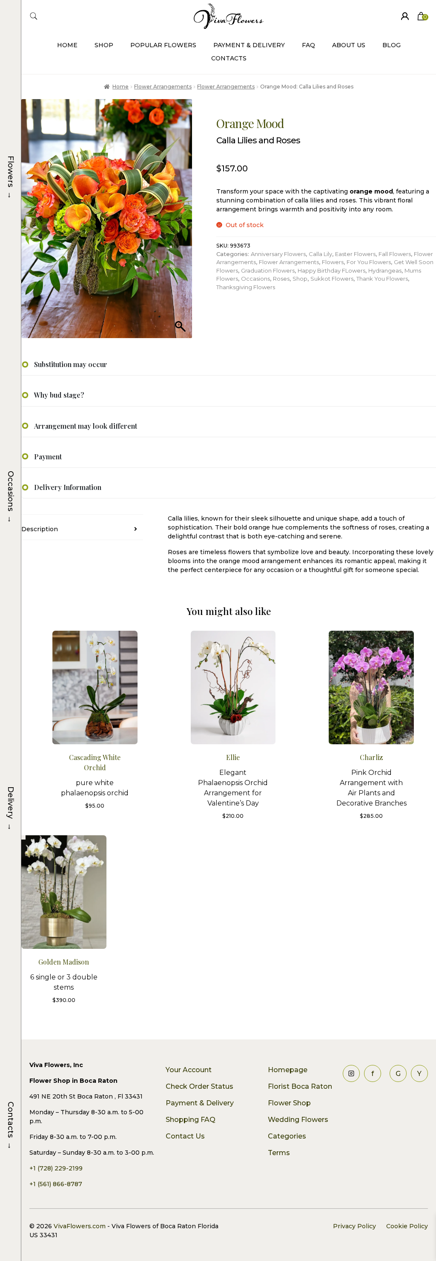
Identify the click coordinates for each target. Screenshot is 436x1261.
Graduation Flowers (268, 270)
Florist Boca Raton (300, 1086)
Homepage (287, 1070)
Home (67, 45)
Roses (281, 278)
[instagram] (351, 1073)
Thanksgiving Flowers (245, 287)
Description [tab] (39, 529)
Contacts (229, 58)
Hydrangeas (385, 270)
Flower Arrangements (163, 86)
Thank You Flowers (382, 278)
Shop (104, 45)
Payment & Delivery (249, 45)
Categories (287, 1136)
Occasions (255, 278)
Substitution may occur (70, 364)
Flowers (333, 262)
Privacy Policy (354, 1226)
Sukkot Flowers (331, 278)
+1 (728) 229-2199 (56, 1168)
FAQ (308, 45)
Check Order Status (199, 1086)
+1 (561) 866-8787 (55, 1184)
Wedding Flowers (298, 1120)
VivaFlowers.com (79, 1226)
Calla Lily (320, 253)
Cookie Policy (407, 1226)
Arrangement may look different (85, 425)
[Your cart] (421, 16)
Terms (279, 1153)
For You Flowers (369, 262)
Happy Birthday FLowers (331, 270)
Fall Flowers (395, 253)
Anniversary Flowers (278, 253)
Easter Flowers (355, 253)
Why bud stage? (59, 394)
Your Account (189, 1070)
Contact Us (185, 1136)
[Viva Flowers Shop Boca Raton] (405, 16)
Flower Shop (289, 1103)
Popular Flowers (163, 45)
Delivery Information (67, 487)
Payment (48, 456)
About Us (348, 45)
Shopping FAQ (190, 1120)
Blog (391, 45)
